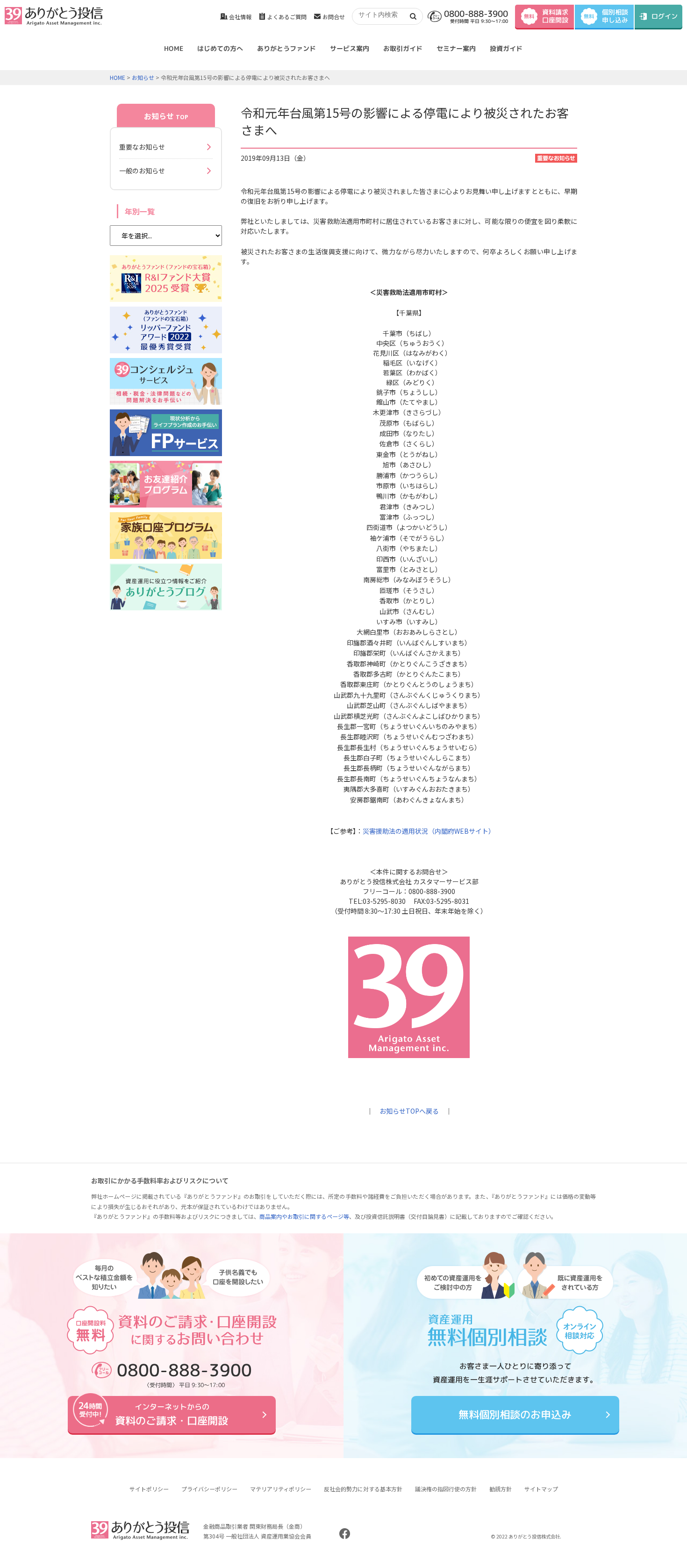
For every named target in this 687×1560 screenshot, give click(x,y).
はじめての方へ (220, 48)
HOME (173, 48)
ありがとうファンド (286, 48)
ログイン (664, 16)
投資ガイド (506, 48)
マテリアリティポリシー (280, 1489)
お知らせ (143, 77)
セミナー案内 (456, 48)
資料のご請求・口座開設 (171, 1414)
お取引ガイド (402, 48)
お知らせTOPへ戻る (409, 1111)
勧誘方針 (500, 1489)
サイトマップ (541, 1489)
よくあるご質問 (287, 17)
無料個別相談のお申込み (515, 1414)
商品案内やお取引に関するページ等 (304, 1216)
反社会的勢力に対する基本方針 (363, 1489)
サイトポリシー (149, 1489)
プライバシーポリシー (209, 1489)
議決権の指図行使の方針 (446, 1489)
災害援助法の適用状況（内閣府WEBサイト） (429, 831)
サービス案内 (349, 48)
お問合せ (333, 17)
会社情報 (240, 17)
